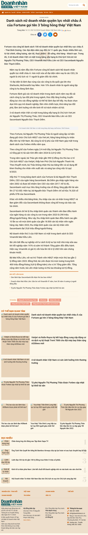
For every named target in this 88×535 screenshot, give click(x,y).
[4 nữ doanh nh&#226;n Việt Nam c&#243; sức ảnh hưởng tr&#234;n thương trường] (15, 367)
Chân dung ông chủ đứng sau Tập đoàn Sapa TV (30, 441)
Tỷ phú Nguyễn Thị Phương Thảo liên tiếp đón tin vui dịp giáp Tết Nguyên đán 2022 (72, 425)
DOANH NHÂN (26, 12)
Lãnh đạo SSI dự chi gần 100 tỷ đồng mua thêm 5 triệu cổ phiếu (36, 460)
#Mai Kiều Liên (55, 300)
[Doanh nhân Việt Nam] (11, 503)
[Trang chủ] (2, 12)
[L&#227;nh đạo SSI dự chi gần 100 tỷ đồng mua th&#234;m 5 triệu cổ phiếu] (5, 461)
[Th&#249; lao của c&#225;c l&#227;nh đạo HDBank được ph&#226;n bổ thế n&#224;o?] (14, 412)
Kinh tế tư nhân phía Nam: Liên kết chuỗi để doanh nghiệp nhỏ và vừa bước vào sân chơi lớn (47, 469)
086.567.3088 (74, 511)
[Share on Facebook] (39, 34)
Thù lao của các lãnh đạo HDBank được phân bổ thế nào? (14, 424)
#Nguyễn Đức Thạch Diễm (20, 304)
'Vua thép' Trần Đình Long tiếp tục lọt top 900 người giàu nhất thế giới (43, 425)
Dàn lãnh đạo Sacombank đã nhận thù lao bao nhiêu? (31, 277)
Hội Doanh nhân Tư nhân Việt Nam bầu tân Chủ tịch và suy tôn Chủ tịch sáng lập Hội (44, 478)
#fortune (43, 300)
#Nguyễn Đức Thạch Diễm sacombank (45, 304)
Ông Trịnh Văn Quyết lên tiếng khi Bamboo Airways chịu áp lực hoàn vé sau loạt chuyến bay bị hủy (49, 450)
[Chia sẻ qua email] (55, 34)
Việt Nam (18, 12)
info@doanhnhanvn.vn (77, 513)
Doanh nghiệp (39, 12)
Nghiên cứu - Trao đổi (10, 12)
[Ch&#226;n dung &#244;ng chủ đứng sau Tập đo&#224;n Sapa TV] (5, 443)
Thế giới (33, 12)
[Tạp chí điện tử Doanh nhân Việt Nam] (14, 4)
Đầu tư (51, 12)
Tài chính (46, 12)
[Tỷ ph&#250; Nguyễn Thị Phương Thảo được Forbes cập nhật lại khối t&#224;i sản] (15, 390)
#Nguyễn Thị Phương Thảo (27, 300)
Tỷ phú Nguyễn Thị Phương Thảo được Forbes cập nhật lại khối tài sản (37, 288)
